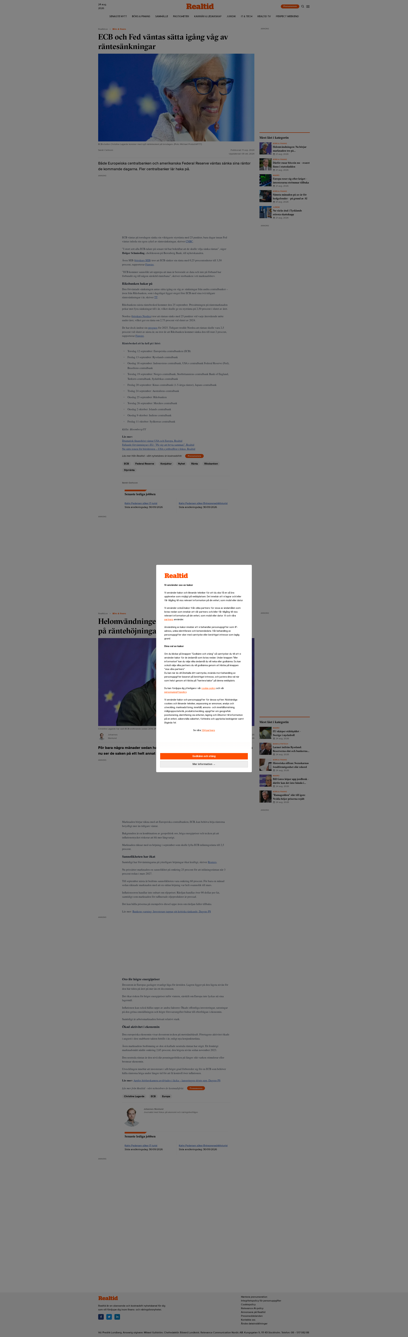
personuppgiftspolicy (175, 692)
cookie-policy (208, 688)
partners (168, 619)
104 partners (208, 730)
